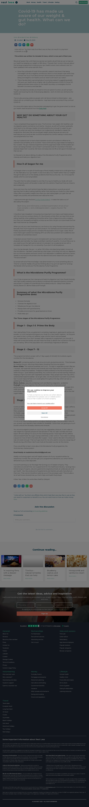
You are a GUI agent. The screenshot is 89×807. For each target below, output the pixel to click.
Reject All (44, 413)
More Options (44, 417)
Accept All (44, 408)
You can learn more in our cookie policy (40, 403)
